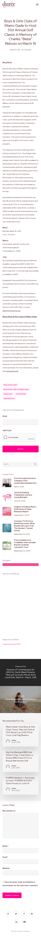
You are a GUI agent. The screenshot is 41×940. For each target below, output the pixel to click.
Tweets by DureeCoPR (11, 644)
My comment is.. (9, 811)
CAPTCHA (7, 431)
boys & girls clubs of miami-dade (16, 389)
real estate (8, 394)
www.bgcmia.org (12, 371)
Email (5, 416)
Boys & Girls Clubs (10, 385)
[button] (37, 4)
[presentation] (19, 437)
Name (6, 846)
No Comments (26, 50)
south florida (21, 394)
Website (6, 868)
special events (9, 398)
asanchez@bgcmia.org (11, 311)
